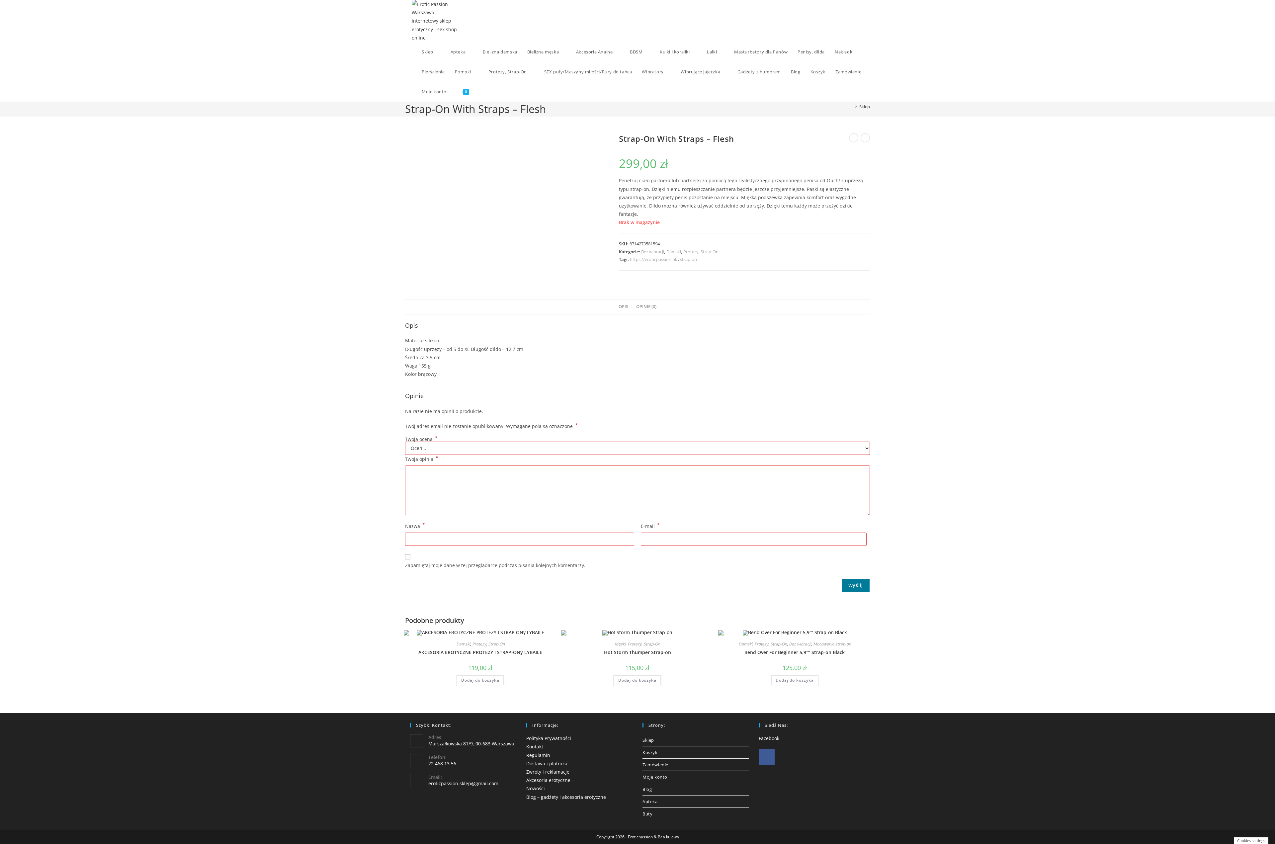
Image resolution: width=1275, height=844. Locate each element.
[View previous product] (853, 137)
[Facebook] (767, 757)
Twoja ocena (421, 439)
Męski (620, 644)
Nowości (535, 788)
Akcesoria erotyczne (548, 780)
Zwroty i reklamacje (547, 772)
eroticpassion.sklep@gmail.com (463, 783)
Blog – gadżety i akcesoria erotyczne (566, 797)
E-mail (650, 525)
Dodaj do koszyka (480, 680)
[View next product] (865, 137)
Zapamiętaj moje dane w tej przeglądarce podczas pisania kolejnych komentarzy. (495, 565)
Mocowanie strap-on (832, 644)
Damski (673, 252)
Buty (647, 814)
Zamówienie (655, 765)
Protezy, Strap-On (701, 252)
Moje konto (654, 777)
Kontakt (534, 746)
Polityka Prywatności (548, 738)
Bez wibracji (652, 252)
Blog (647, 789)
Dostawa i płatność (547, 763)
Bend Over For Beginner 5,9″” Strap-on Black (794, 652)
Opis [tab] (623, 306)
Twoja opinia (421, 458)
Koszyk (650, 752)
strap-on (688, 259)
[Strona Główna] (851, 107)
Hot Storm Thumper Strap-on (637, 652)
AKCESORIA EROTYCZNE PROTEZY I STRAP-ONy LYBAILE (480, 652)
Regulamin (538, 755)
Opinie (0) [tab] (646, 306)
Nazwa (415, 525)
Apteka (650, 801)
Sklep (864, 107)
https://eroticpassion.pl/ (654, 259)
